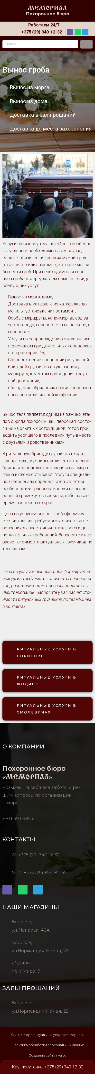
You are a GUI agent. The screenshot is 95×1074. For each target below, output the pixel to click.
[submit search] (86, 44)
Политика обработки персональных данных (47, 1045)
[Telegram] (85, 32)
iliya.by (61, 1055)
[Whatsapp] (78, 32)
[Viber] (70, 32)
